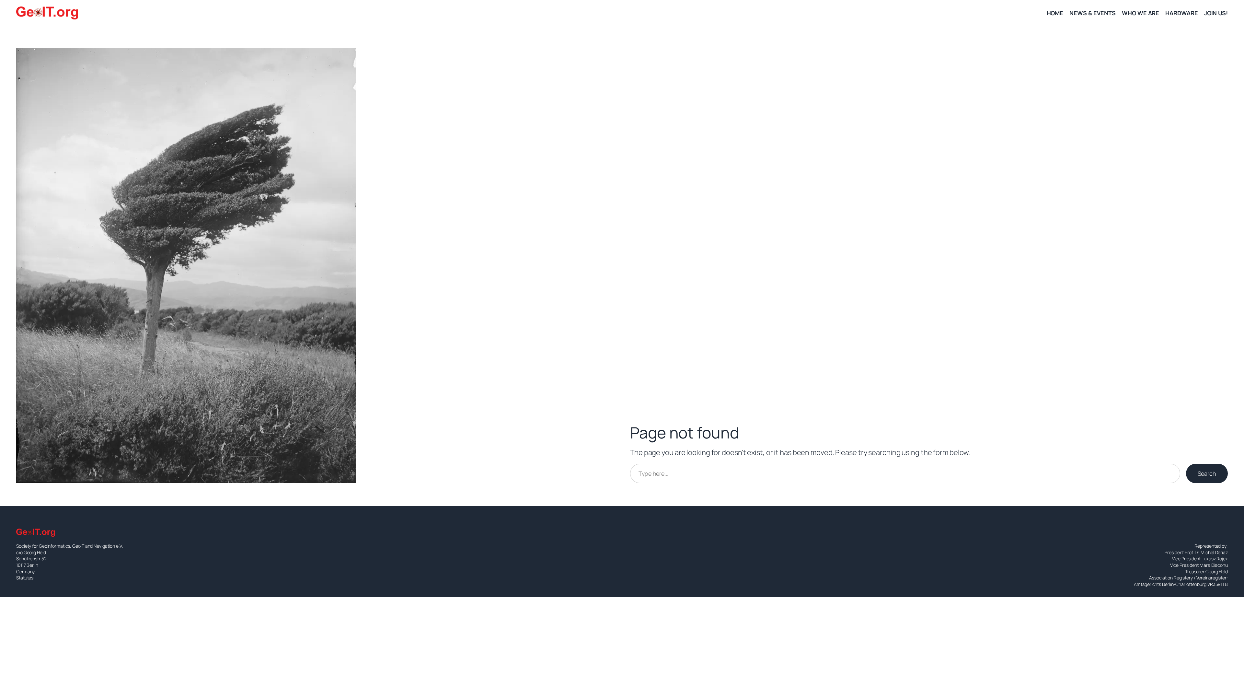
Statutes (24, 578)
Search (1207, 473)
